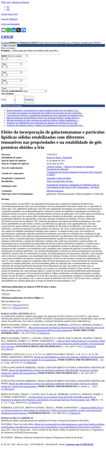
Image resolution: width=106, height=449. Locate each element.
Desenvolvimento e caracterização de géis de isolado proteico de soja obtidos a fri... (43, 110)
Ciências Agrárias (54, 166)
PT (8, 7)
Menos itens (15, 290)
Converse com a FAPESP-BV (80, 444)
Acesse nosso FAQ (9, 14)
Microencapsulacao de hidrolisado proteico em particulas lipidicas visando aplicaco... (43, 118)
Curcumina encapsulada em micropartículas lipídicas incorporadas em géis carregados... (45, 113)
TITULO (6, 294)
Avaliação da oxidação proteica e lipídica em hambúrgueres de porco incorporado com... (45, 125)
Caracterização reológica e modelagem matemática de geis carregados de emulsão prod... (45, 115)
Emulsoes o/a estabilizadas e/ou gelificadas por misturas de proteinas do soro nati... (42, 123)
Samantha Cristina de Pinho (59, 178)
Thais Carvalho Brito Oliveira (60, 181)
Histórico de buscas (20, 2)
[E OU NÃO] (4, 58)
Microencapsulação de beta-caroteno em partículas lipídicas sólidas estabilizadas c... (43, 120)
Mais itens (5, 290)
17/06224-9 (43, 333)
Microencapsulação (55, 191)
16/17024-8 (7, 349)
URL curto (5, 2)
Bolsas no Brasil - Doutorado (59, 157)
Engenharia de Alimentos (58, 169)
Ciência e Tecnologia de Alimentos (79, 166)
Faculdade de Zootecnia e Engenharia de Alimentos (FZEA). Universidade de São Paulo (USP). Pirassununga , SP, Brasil (73, 186)
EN (8, 9)
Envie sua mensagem (10, 24)
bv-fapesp (5, 42)
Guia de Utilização (9, 19)
